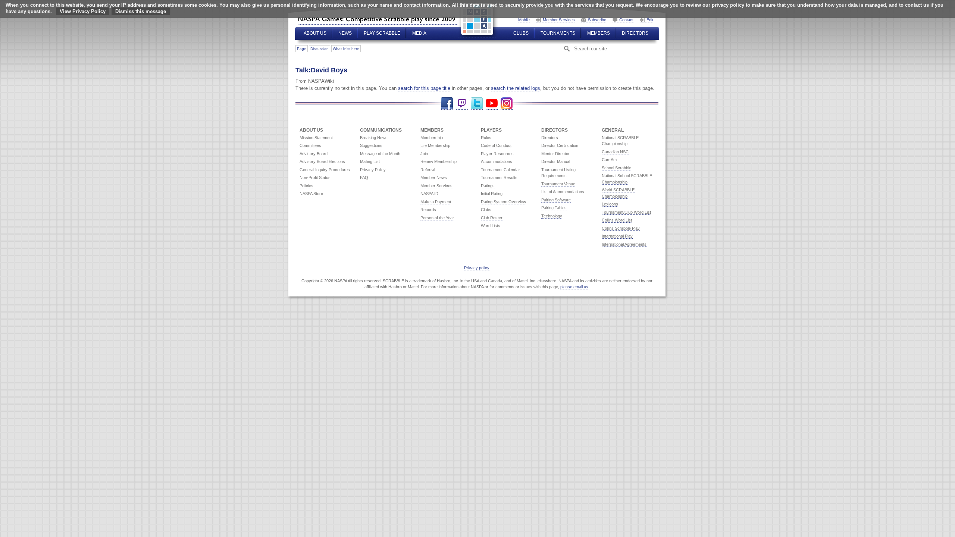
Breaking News (374, 137)
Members (598, 33)
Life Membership (435, 145)
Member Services (559, 20)
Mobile (524, 20)
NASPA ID (429, 193)
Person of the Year (437, 218)
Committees (310, 145)
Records (428, 209)
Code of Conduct (496, 145)
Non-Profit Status (315, 177)
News (345, 33)
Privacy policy (476, 268)
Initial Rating (491, 193)
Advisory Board (314, 153)
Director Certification (559, 145)
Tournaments (558, 33)
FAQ (364, 177)
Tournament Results (499, 177)
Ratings (488, 185)
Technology (551, 216)
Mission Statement (316, 137)
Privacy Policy (373, 169)
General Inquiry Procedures (325, 169)
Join (424, 153)
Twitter (477, 103)
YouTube (492, 103)
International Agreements (624, 244)
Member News (433, 177)
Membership (431, 137)
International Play (617, 236)
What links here (346, 49)
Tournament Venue (558, 184)
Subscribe (597, 20)
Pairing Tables (554, 207)
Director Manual (555, 161)
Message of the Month (380, 153)
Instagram (507, 103)
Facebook (447, 103)
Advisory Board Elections (322, 161)
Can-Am (609, 159)
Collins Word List (617, 220)
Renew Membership (438, 161)
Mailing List (370, 161)
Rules (486, 137)
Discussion (319, 49)
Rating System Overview (503, 202)
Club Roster (491, 218)
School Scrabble (616, 168)
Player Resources (497, 153)
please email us (574, 287)
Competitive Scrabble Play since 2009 (378, 19)
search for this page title (424, 88)
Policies (306, 185)
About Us (315, 33)
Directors (635, 33)
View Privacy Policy (83, 11)
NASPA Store (311, 193)
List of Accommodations (562, 191)
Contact (626, 20)
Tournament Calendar (500, 169)
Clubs (521, 33)
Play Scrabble (382, 33)
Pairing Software (556, 200)
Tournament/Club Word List (626, 212)
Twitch (462, 103)
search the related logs (515, 88)
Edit (649, 20)
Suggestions (371, 145)
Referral (427, 169)
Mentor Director (555, 153)
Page (301, 49)
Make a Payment (435, 202)
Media (419, 33)
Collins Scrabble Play (621, 228)
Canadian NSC (615, 152)
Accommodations (496, 161)
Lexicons (610, 204)
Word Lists (490, 225)
